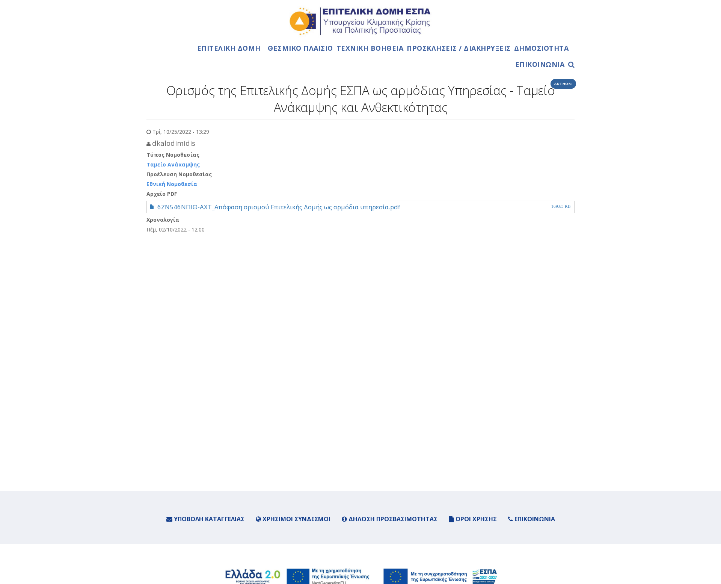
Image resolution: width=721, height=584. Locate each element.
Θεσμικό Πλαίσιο (300, 48)
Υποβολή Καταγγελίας (208, 519)
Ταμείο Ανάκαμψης (173, 164)
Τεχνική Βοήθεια (370, 48)
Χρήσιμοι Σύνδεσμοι (295, 519)
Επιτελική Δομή (229, 48)
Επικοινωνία (540, 64)
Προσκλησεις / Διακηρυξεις (459, 48)
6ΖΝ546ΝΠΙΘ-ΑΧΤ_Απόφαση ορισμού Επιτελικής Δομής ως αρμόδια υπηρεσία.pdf (278, 207)
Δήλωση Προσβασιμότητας (392, 519)
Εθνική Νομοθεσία (171, 184)
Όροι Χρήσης (475, 519)
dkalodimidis (173, 143)
